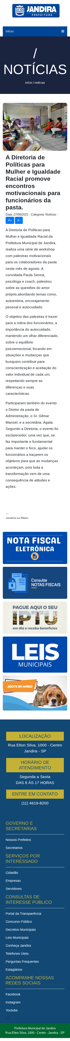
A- (18, 220)
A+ (10, 220)
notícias (40, 82)
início (28, 82)
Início (9, 31)
